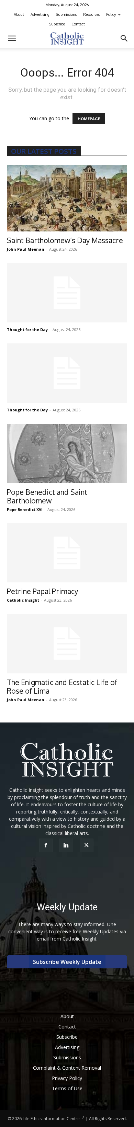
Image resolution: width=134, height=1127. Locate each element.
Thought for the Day (27, 329)
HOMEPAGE (89, 118)
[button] (12, 38)
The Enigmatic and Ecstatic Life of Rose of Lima (62, 686)
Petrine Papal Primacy (42, 591)
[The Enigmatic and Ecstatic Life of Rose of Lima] (67, 643)
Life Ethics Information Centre (51, 1119)
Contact (78, 24)
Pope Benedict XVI (25, 509)
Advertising (40, 14)
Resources (91, 14)
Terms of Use (67, 1088)
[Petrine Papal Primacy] (67, 553)
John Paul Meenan (25, 249)
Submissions (66, 14)
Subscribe (57, 24)
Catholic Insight (23, 600)
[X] (87, 845)
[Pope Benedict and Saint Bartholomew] (67, 453)
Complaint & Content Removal (67, 1068)
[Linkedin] (67, 845)
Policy (111, 14)
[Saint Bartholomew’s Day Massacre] (67, 198)
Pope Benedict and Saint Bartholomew (47, 496)
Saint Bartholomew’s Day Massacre (65, 240)
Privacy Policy (67, 1078)
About (19, 14)
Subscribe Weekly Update (67, 962)
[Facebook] (47, 845)
